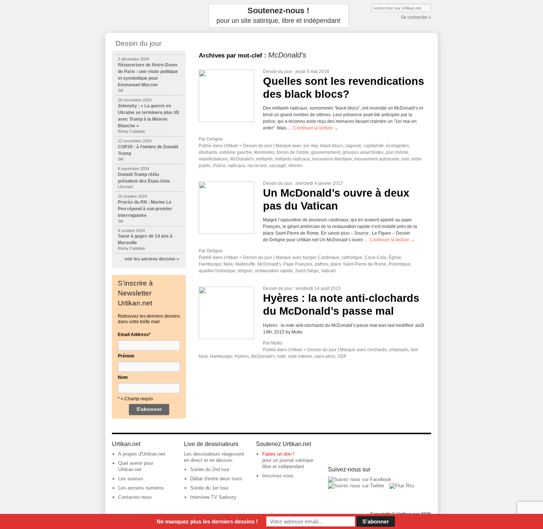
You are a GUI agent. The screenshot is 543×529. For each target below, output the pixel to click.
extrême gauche (235, 152)
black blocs (331, 145)
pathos (321, 264)
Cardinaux (328, 257)
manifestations (213, 159)
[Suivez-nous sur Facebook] (359, 479)
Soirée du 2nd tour (209, 469)
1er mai (310, 145)
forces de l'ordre (293, 152)
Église (395, 257)
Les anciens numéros (141, 488)
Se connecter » (416, 17)
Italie (228, 264)
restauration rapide (274, 270)
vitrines (295, 165)
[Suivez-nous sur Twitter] (356, 485)
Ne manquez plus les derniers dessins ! (207, 521)
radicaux (236, 165)
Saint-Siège (307, 270)
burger (309, 257)
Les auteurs (130, 478)
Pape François (298, 264)
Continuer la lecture (315, 128)
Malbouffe (245, 264)
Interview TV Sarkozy (213, 497)
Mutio (276, 343)
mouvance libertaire (332, 159)
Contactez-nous (135, 497)
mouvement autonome (376, 159)
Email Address (134, 334)
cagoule (353, 145)
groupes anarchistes (362, 152)
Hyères (242, 356)
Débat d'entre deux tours (216, 478)
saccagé (277, 165)
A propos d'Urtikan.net (141, 454)
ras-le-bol (257, 165)
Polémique (399, 264)
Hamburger (210, 264)
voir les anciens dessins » (151, 259)
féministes (264, 152)
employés (399, 349)
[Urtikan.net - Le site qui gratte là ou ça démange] (149, 16)
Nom (123, 377)
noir (405, 159)
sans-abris (324, 356)
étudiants (208, 152)
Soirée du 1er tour (209, 488)
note (281, 356)
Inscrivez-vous (278, 475)
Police (219, 165)
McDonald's (242, 159)
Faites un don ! (278, 454)
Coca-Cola (375, 257)
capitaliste (373, 145)
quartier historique (217, 270)
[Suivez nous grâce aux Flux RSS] (401, 485)
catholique (351, 257)
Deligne (215, 139)
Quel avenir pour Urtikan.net (135, 466)
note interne (300, 356)
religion (245, 270)
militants (264, 159)
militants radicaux (292, 159)
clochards (377, 349)
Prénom (126, 356)
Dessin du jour (277, 71)
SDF (342, 356)
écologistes (397, 145)
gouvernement (325, 152)
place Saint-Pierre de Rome (358, 264)
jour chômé (397, 152)
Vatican (328, 270)
